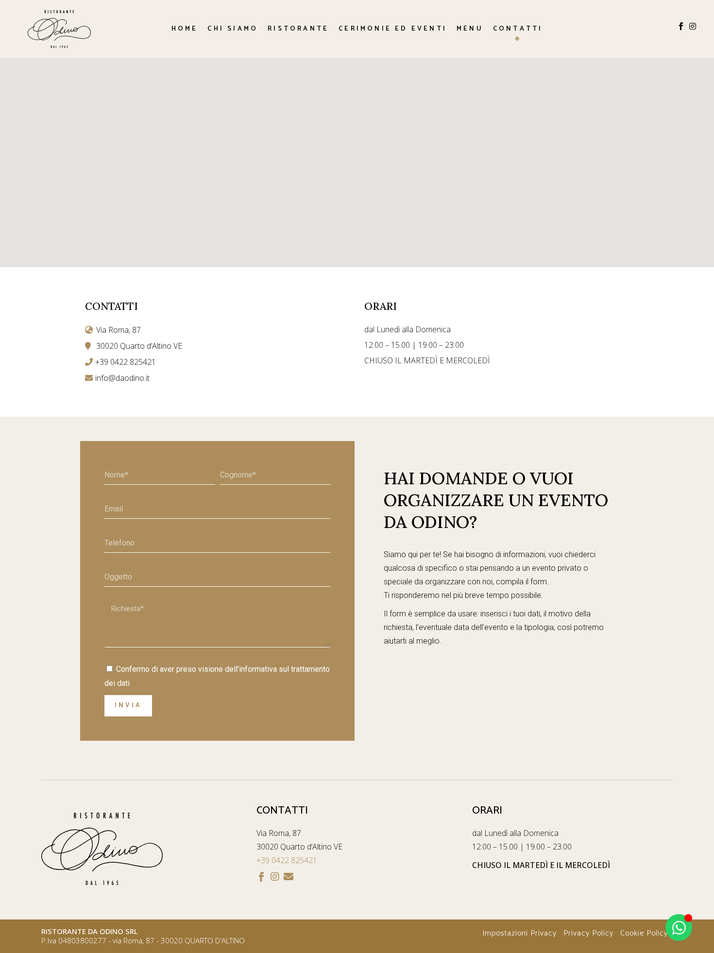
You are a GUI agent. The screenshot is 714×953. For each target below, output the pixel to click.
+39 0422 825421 (286, 860)
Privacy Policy (588, 933)
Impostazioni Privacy (519, 933)
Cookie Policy (644, 933)
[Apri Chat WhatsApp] (678, 927)
